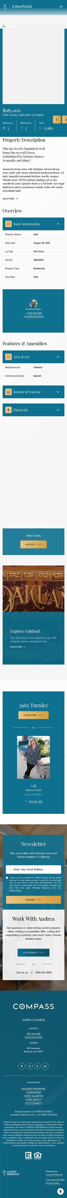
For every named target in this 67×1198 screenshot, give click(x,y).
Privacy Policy (15, 890)
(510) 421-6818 (35, 313)
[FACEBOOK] (22, 1066)
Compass (39, 1124)
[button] (33, 953)
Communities (33, 1092)
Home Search (34, 1099)
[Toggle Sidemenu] (61, 6)
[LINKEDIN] (45, 1066)
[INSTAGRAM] (29, 1066)
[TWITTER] (37, 1066)
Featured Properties (33, 1089)
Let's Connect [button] (33, 1103)
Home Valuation (33, 1096)
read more (16, 647)
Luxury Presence (54, 1174)
